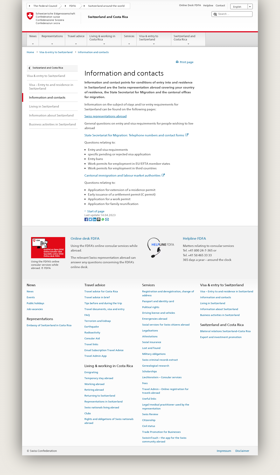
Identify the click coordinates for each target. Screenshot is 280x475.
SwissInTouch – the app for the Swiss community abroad (164, 439)
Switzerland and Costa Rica (184, 38)
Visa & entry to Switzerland (148, 38)
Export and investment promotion (221, 337)
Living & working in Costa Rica (102, 38)
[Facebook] (86, 219)
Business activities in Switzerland (220, 315)
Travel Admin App (95, 355)
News (33, 36)
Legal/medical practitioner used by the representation (165, 406)
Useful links (149, 398)
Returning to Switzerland (99, 395)
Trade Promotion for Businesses (161, 431)
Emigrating (91, 372)
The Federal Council (45, 5)
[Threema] (99, 219)
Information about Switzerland (219, 309)
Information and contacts (215, 297)
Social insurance (151, 342)
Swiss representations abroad (105, 116)
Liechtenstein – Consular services (162, 377)
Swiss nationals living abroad (101, 407)
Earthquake (91, 326)
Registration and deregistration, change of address (168, 293)
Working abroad (94, 383)
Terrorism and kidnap (97, 320)
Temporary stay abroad (98, 378)
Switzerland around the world (106, 5)
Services (129, 36)
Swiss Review (150, 414)
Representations (52, 36)
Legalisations (150, 330)
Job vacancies (35, 309)
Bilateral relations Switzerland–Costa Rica (225, 331)
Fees (145, 383)
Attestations (150, 336)
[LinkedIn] (95, 219)
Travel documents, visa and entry (104, 309)
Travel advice (76, 36)
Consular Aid (92, 338)
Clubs (87, 413)
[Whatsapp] (103, 219)
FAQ (87, 315)
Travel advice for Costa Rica (101, 291)
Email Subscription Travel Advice (104, 350)
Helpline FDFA (194, 238)
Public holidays (35, 303)
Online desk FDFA (85, 238)
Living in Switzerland (212, 303)
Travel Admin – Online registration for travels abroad (165, 391)
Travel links (91, 344)
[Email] (107, 219)
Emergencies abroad (154, 318)
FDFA (72, 5)
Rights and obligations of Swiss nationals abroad (108, 421)
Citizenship (148, 420)
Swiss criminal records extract (160, 359)
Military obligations (154, 353)
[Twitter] (91, 219)
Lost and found (151, 348)
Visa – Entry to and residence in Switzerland (226, 291)
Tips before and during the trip (103, 303)
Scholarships (149, 371)
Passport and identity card (158, 301)
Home (30, 52)
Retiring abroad (94, 389)
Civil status (148, 426)
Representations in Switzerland (103, 401)
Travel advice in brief (97, 297)
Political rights (150, 307)
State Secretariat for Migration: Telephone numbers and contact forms (134, 135)
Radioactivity (92, 332)
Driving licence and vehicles (158, 312)
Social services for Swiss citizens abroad (165, 324)
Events (31, 297)
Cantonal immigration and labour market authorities (122, 175)
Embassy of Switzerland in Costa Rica (49, 325)
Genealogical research (155, 365)
